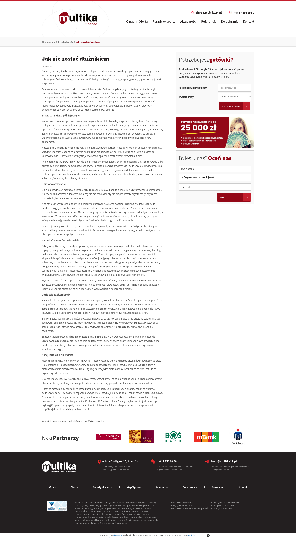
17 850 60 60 (244, 13)
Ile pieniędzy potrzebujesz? (193, 87)
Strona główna (48, 42)
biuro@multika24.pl (208, 13)
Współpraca (134, 487)
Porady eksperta (164, 21)
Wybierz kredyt (186, 96)
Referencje (209, 21)
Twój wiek (185, 187)
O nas (130, 21)
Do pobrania (229, 21)
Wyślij (223, 197)
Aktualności (188, 21)
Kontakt (248, 21)
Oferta (143, 21)
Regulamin (218, 487)
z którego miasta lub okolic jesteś (197, 177)
